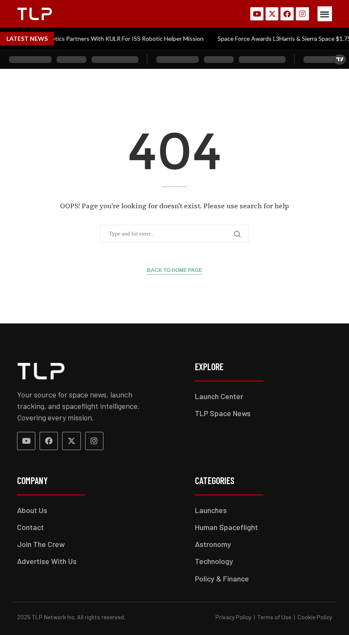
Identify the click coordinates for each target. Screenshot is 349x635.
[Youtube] (256, 13)
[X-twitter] (272, 13)
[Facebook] (287, 13)
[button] (325, 13)
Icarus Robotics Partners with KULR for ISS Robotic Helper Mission (107, 38)
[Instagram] (302, 13)
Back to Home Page (174, 270)
